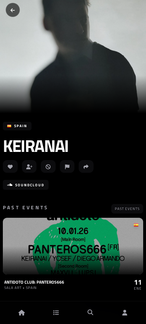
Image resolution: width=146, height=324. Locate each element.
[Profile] (125, 313)
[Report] (67, 166)
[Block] (48, 166)
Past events (127, 208)
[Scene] (56, 313)
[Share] (86, 166)
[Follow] (29, 166)
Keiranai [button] (35, 145)
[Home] (22, 313)
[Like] (10, 166)
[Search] (90, 313)
